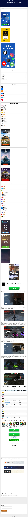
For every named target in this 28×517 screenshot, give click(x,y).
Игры (2, 80)
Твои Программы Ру (14, 1)
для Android (14, 436)
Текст (2, 77)
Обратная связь (14, 515)
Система (3, 76)
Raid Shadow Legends (7, 402)
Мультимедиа (3, 75)
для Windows (14, 430)
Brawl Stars (7, 391)
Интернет (3, 74)
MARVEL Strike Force (7, 415)
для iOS (14, 437)
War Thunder (7, 408)
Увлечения (3, 78)
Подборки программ (4, 79)
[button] (3, 390)
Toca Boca (7, 417)
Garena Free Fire (7, 406)
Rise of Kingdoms (7, 400)
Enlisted (7, 404)
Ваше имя (2, 505)
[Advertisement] (14, 452)
